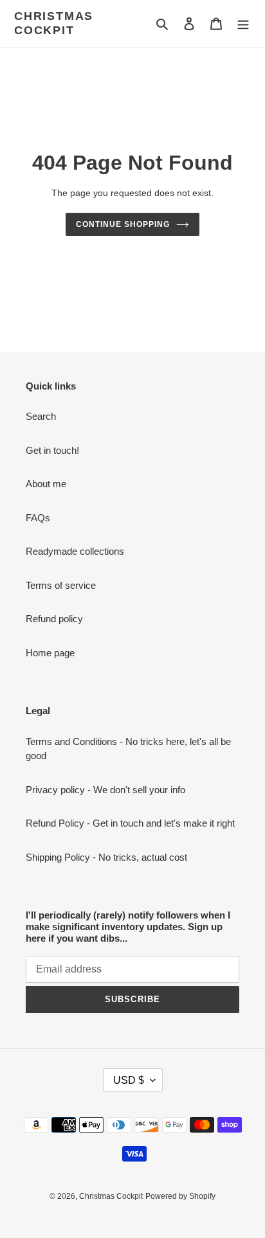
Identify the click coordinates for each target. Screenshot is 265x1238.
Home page (50, 652)
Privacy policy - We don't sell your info (105, 789)
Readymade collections (75, 551)
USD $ (128, 1080)
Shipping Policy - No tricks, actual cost (106, 857)
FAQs (38, 517)
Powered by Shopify (180, 1196)
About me (46, 483)
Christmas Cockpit (53, 23)
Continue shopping (123, 224)
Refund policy (54, 618)
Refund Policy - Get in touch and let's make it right (130, 823)
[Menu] (243, 23)
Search (41, 416)
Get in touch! (52, 450)
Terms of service (61, 585)
